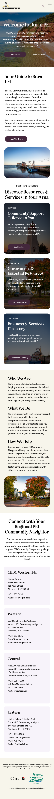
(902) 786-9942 (16, 740)
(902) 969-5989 (16, 734)
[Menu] (49, 6)
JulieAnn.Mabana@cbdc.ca (20, 684)
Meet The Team (39, 54)
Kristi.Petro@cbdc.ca (17, 690)
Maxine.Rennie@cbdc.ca (19, 597)
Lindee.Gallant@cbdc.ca (19, 737)
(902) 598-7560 (16, 680)
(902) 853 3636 (15, 594)
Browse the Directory (19, 357)
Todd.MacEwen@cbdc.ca (19, 642)
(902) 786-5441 (15, 687)
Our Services (15, 54)
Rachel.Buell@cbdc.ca (18, 744)
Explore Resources (19, 302)
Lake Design (41, 788)
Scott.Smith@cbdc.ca (18, 639)
